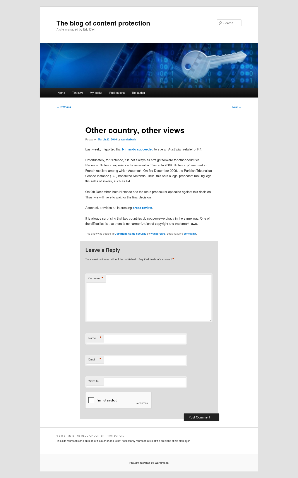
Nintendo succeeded (137, 149)
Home (61, 92)
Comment (95, 278)
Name (94, 338)
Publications (117, 92)
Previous (64, 107)
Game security (137, 234)
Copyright (121, 234)
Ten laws (77, 92)
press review (142, 207)
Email (94, 359)
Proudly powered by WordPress (149, 463)
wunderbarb (128, 139)
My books (96, 92)
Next (236, 107)
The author (138, 92)
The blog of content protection (103, 22)
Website (93, 381)
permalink (190, 234)
